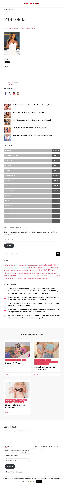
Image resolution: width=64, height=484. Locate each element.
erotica (40, 268)
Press (12, 402)
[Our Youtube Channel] (14, 93)
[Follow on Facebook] (6, 93)
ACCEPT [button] (39, 481)
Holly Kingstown (21, 273)
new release (53, 273)
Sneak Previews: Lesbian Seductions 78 (44, 368)
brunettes (11, 268)
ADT (5, 265)
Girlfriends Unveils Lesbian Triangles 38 (29, 318)
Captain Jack (18, 268)
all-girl (47, 264)
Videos (46, 364)
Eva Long (45, 267)
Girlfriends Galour (11, 28)
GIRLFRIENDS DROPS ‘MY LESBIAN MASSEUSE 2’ (28, 303)
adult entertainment (32, 265)
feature (49, 268)
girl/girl (41, 270)
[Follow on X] (10, 93)
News (45, 362)
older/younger (20, 276)
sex (8, 278)
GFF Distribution (33, 270)
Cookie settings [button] (30, 481)
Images (19, 360)
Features (54, 267)
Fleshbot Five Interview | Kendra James (15, 406)
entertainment (32, 268)
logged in (15, 431)
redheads (35, 276)
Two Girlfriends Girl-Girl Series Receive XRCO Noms (33, 135)
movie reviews (44, 273)
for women (26, 270)
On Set (24, 360)
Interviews (30, 273)
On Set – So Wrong (13, 363)
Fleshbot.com (14, 270)
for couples (21, 270)
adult (8, 265)
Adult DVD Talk (15, 265)
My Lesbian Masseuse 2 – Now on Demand (28, 112)
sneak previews (18, 278)
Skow (12, 278)
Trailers (29, 278)
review (39, 276)
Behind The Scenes (11, 360)
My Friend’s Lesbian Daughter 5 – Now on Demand (32, 120)
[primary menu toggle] (2, 3)
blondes (6, 268)
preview (31, 276)
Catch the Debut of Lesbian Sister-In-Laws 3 (29, 127)
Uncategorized (39, 364)
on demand (25, 276)
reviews (44, 276)
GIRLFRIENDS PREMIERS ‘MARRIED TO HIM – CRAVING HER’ (32, 297)
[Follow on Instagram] (18, 93)
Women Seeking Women (39, 278)
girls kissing (13, 273)
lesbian (36, 273)
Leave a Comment (31, 28)
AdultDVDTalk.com (24, 265)
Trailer (24, 278)
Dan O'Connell (24, 267)
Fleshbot (6, 270)
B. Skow (54, 265)
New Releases (10, 275)
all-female (40, 265)
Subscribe (9, 246)
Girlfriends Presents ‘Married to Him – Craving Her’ (32, 105)
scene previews (51, 276)
